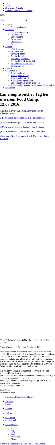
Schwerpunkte (11, 424)
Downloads (10, 417)
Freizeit (14, 427)
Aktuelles (4, 111)
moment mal (10, 420)
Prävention (15, 437)
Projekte (8, 413)
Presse (8, 404)
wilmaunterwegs (7, 113)
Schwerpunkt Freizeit (18, 111)
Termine (8, 408)
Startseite (32, 111)
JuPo (13, 432)
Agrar (13, 434)
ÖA (12, 429)
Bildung (14, 439)
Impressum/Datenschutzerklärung (19, 397)
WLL (2, 15)
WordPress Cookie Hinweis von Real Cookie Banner (22, 444)
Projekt (40, 111)
